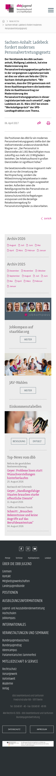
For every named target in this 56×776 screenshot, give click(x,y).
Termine (19, 558)
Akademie (7, 683)
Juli (22, 245)
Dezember (14, 270)
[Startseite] (3, 21)
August (12, 245)
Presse (7, 558)
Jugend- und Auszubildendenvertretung (23, 608)
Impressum (42, 729)
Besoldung (19, 441)
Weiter (28, 339)
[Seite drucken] (46, 123)
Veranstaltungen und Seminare (25, 633)
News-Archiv (14, 21)
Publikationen (33, 558)
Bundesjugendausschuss (15, 640)
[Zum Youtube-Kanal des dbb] (35, 549)
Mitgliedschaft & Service (20, 661)
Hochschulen (9, 613)
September (14, 275)
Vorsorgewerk (9, 674)
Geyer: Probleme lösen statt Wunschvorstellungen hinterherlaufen (24, 474)
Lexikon (48, 558)
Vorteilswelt (8, 678)
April (11, 250)
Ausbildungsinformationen (22, 601)
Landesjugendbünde (13, 586)
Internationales (14, 624)
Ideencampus (9, 650)
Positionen (10, 592)
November (28, 270)
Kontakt (6, 576)
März (21, 250)
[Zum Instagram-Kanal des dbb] (28, 549)
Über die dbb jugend (17, 564)
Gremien (7, 571)
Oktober (41, 270)
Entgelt (37, 441)
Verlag (5, 688)
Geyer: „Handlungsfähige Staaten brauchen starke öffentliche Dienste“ (23, 494)
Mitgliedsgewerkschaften (16, 581)
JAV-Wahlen (18, 382)
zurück (47, 218)
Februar (31, 250)
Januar (42, 250)
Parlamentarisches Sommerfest (19, 655)
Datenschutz (14, 729)
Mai (38, 245)
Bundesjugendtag (12, 645)
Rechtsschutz (9, 669)
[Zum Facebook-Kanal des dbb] (21, 549)
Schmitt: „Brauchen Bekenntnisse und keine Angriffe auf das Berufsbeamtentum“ (22, 516)
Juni (31, 245)
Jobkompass (8, 618)
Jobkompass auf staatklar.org (21, 329)
